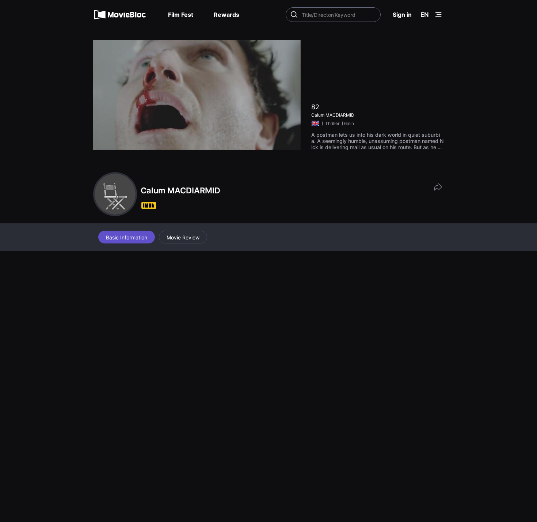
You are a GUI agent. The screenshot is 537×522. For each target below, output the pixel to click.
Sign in (402, 14)
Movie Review (183, 237)
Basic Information (126, 237)
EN (424, 14)
